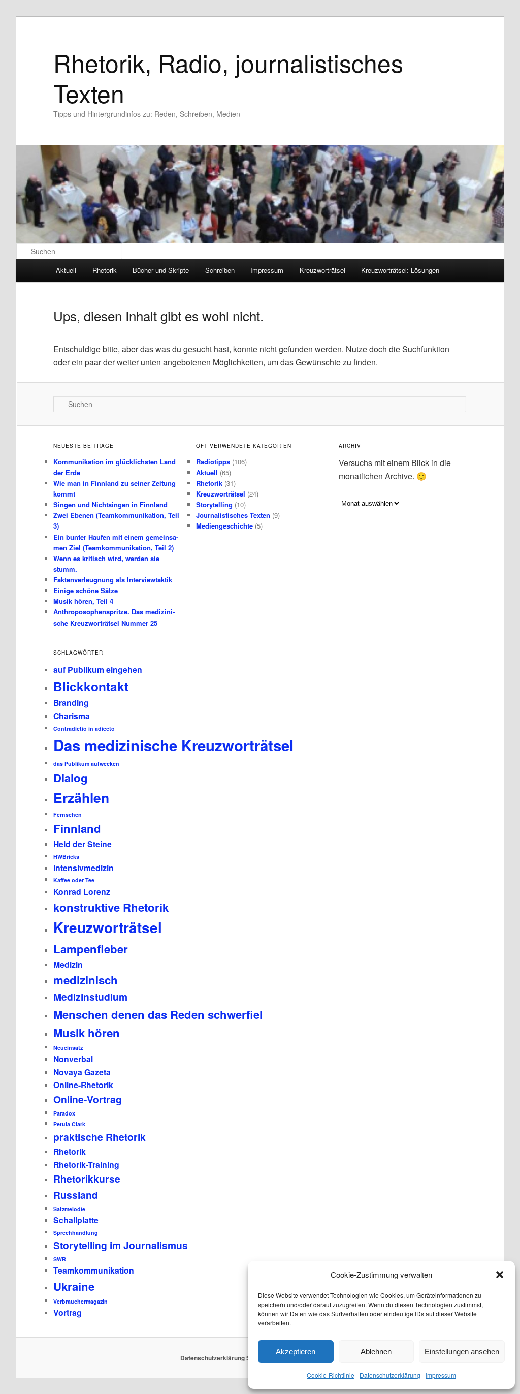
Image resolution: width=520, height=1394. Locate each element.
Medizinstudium (90, 996)
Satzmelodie (69, 1209)
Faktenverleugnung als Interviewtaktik (112, 579)
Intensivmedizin (83, 868)
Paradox (64, 1113)
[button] (500, 1274)
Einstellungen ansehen (462, 1351)
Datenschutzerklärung (390, 1375)
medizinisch (85, 980)
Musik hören (86, 1033)
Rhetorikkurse (86, 1178)
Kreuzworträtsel (322, 270)
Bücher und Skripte (161, 270)
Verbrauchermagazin (80, 1301)
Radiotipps (213, 462)
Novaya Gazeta (82, 1072)
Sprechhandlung (75, 1232)
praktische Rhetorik (99, 1137)
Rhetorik (104, 270)
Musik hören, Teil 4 (83, 601)
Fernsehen (67, 814)
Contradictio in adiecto (84, 728)
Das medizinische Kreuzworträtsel (173, 745)
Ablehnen (376, 1351)
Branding (71, 702)
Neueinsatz (68, 1047)
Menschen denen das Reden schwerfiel (158, 1014)
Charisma (71, 716)
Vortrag (67, 1312)
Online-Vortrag (87, 1099)
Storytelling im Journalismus (120, 1245)
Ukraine (73, 1286)
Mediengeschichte (224, 526)
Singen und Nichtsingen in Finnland (110, 504)
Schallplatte (76, 1220)
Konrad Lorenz (81, 891)
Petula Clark (69, 1124)
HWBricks (66, 856)
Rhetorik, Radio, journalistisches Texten (228, 77)
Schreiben (220, 270)
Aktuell (66, 270)
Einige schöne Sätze (85, 590)
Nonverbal (73, 1059)
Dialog (70, 777)
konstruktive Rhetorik (111, 907)
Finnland (77, 828)
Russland (75, 1195)
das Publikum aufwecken (86, 763)
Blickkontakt (90, 686)
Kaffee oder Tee (73, 880)
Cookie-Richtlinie (330, 1375)
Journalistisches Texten (233, 515)
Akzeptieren (295, 1351)
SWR (59, 1259)
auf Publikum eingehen (97, 669)
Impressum (441, 1375)
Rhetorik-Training (86, 1164)
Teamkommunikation (93, 1270)
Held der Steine (82, 844)
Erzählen (81, 797)
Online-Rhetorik (83, 1085)
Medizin (68, 964)
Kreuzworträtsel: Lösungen (400, 270)
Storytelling (214, 504)
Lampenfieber (90, 949)
